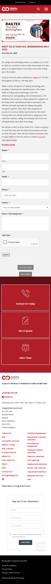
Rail (3, 437)
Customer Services (10, 441)
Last (3, 172)
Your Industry (8, 460)
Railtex (36, 77)
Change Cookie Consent (11, 572)
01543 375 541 (20, 2)
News (4, 464)
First (3, 161)
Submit (6, 254)
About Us (6, 456)
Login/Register (11, 475)
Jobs (4, 467)
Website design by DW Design (13, 578)
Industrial (6, 433)
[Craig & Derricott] (8, 9)
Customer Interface (36, 471)
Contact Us (7, 471)
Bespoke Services (35, 475)
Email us (8, 396)
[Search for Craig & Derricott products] (38, 9)
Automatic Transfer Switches (36, 438)
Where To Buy (8, 444)
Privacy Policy (7, 569)
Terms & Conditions (9, 565)
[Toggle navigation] (46, 9)
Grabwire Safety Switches (35, 451)
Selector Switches (35, 456)
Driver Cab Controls (36, 468)
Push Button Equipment (33, 444)
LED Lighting (33, 460)
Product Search (9, 452)
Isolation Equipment (36, 433)
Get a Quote (7, 448)
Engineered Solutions (37, 464)
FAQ (29, 479)
